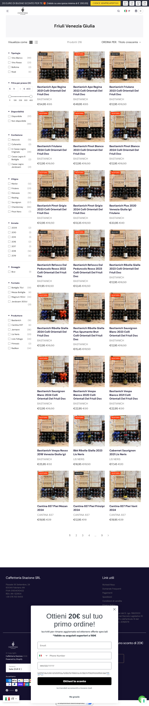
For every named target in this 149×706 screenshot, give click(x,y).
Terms (42, 674)
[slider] (9, 96)
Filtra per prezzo (21, 83)
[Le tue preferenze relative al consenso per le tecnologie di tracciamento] (144, 701)
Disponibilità (17, 111)
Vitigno (14, 179)
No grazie (74, 696)
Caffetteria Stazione (14, 656)
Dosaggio (15, 267)
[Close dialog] (114, 609)
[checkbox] (19, 57)
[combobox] (43, 655)
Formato (15, 283)
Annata (14, 223)
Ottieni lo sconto (74, 681)
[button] (7, 11)
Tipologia (15, 53)
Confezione (16, 135)
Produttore (16, 315)
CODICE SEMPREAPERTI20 (105, 3)
